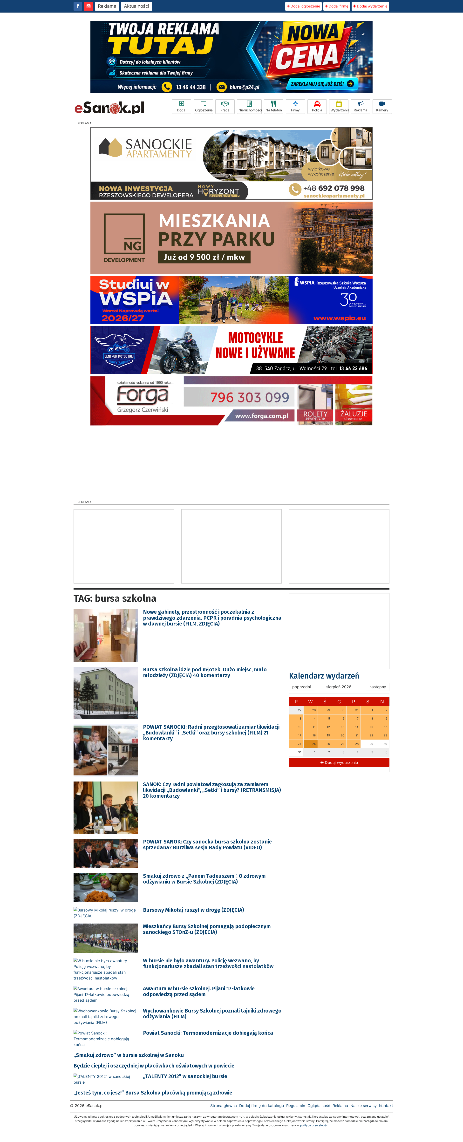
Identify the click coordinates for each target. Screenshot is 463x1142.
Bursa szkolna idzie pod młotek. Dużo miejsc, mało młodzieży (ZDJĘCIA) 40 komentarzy (205, 672)
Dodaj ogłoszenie (305, 6)
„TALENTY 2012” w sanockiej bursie (185, 1076)
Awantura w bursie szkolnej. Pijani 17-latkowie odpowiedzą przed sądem (199, 991)
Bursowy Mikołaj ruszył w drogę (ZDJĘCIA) (193, 910)
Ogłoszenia (204, 110)
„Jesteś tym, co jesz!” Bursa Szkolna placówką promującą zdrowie (153, 1092)
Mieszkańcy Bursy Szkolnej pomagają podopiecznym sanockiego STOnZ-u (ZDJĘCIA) (207, 929)
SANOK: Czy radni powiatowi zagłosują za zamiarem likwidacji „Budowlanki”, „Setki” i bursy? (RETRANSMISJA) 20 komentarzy (212, 790)
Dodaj (181, 110)
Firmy (295, 110)
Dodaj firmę (338, 6)
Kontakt (386, 1105)
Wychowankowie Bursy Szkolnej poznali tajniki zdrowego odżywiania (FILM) (212, 1013)
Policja (317, 110)
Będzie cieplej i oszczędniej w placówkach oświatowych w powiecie (154, 1065)
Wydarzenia (339, 110)
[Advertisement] (231, 461)
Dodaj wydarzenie (372, 6)
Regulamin (295, 1105)
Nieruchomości (250, 110)
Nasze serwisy (363, 1105)
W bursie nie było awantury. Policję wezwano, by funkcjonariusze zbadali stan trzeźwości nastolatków (208, 963)
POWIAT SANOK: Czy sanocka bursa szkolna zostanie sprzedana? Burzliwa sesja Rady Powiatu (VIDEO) (207, 844)
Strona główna (223, 1105)
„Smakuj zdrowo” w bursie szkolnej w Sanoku (129, 1055)
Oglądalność (318, 1105)
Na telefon (274, 110)
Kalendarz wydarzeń (324, 675)
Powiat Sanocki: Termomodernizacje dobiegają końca (208, 1033)
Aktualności (136, 6)
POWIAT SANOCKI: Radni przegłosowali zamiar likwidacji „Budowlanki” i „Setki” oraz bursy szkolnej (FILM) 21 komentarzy (211, 733)
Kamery (382, 110)
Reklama (107, 6)
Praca (225, 110)
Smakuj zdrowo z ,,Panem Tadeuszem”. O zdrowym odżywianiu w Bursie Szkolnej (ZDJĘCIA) (204, 879)
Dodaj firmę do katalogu (261, 1105)
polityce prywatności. (314, 1125)
